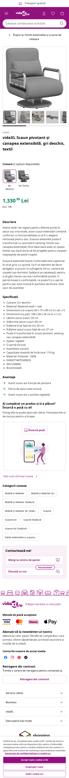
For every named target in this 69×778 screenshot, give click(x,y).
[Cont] (44, 13)
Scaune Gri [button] (11, 519)
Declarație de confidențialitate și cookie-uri (28, 753)
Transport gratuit (35, 3)
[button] (9, 180)
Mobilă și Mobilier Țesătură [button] (19, 502)
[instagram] (12, 657)
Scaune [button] (47, 510)
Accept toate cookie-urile (34, 759)
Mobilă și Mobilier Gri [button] (42, 493)
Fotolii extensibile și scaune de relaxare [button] (22, 537)
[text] (16, 201)
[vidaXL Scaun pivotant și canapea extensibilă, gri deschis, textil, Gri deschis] (34, 78)
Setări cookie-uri (34, 774)
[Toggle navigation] (6, 13)
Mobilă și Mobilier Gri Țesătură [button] (21, 510)
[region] (34, 757)
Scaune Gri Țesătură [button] (16, 528)
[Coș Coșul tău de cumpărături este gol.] (62, 13)
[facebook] (5, 657)
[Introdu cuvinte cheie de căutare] (61, 23)
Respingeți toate (34, 767)
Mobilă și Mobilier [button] (14, 493)
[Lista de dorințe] (53, 13)
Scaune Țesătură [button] (32, 519)
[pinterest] (19, 657)
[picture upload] (34, 452)
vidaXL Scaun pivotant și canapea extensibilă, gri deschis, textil (34, 143)
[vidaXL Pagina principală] (23, 13)
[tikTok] (25, 657)
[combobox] (34, 23)
